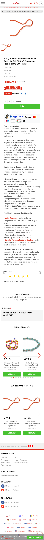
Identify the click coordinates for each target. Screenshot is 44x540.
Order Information (21, 460)
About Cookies (6, 465)
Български (12, 516)
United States (35, 531)
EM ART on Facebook (12, 486)
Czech (8, 523)
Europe (29, 523)
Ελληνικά (24, 516)
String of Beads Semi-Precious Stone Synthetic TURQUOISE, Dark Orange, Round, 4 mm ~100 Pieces (12, 423)
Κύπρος (9, 531)
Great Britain (22, 531)
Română (35, 516)
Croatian (34, 520)
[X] (2, 536)
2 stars (14, 276)
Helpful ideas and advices (9, 475)
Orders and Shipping (21, 463)
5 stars (27, 276)
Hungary (18, 523)
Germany (13, 520)
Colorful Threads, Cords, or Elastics (19, 240)
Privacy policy (5, 460)
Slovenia (34, 527)
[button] (11, 377)
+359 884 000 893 (33, 7)
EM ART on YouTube (12, 490)
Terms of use (5, 463)
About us (4, 457)
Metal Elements (11, 218)
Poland (12, 527)
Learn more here (9, 538)
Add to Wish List (11, 76)
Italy (39, 523)
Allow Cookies (35, 537)
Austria (23, 520)
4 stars (23, 276)
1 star (10, 276)
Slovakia (23, 527)
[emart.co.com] (14, 4)
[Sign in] (34, 3)
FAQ (16, 457)
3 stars (19, 276)
